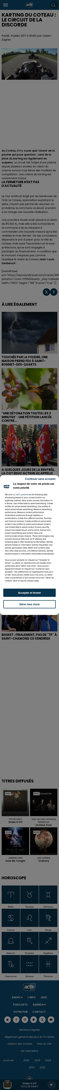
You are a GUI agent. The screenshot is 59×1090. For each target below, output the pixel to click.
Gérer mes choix (29, 604)
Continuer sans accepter (40, 479)
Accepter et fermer (29, 593)
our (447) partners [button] (20, 494)
